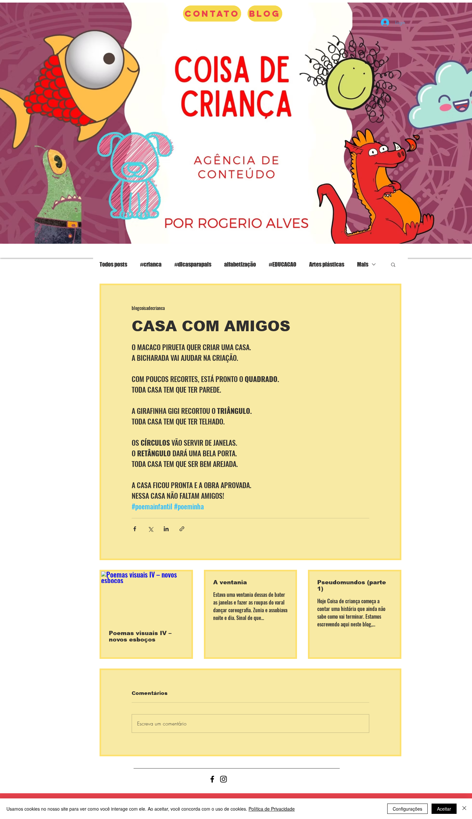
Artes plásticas (326, 264)
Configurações (407, 808)
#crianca (151, 264)
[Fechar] (464, 809)
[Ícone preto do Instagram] (223, 779)
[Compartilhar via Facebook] (135, 529)
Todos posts (113, 264)
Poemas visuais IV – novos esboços (140, 636)
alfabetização (240, 264)
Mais (362, 264)
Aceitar (444, 808)
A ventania (230, 582)
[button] (393, 264)
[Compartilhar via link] (182, 529)
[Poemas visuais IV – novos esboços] (146, 596)
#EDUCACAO (282, 264)
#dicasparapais (192, 264)
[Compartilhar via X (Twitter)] (150, 529)
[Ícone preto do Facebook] (212, 779)
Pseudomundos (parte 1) (351, 585)
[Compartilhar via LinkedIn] (166, 529)
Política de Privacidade (272, 808)
